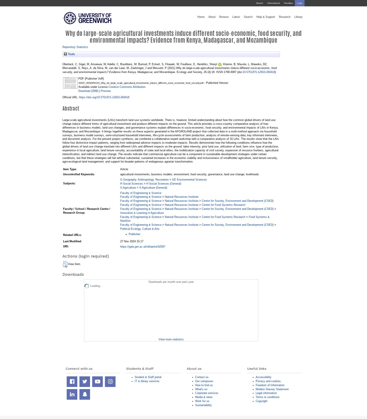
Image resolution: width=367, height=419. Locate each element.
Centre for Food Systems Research (223, 204)
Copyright (261, 401)
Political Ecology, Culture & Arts (140, 228)
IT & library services (147, 381)
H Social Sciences (131, 183)
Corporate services (206, 393)
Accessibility (263, 377)
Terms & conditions (267, 397)
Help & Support (265, 16)
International (273, 3)
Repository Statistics (75, 47)
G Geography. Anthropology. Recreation (144, 179)
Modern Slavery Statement (272, 389)
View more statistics (171, 339)
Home (201, 16)
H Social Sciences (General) (163, 183)
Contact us (202, 377)
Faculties (288, 3)
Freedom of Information (270, 385)
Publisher (134, 234)
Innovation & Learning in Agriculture (142, 212)
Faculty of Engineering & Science (140, 193)
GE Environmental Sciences (189, 179)
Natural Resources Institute (181, 196)
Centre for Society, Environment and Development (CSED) (238, 200)
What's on (201, 389)
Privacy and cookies (268, 381)
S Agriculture (128, 187)
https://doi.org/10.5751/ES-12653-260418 (104, 97)
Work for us (202, 401)
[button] (65, 264)
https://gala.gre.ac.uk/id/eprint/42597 (142, 246)
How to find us (204, 385)
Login (299, 3)
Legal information (266, 393)
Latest (236, 16)
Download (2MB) (88, 90)
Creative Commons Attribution (127, 86)
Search (259, 3)
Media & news (204, 397)
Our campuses (204, 381)
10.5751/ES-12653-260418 (259, 72)
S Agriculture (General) (153, 187)
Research (285, 16)
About (212, 16)
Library (298, 16)
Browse (224, 16)
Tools (71, 54)
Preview (106, 90)
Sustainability (203, 405)
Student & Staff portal (148, 377)
